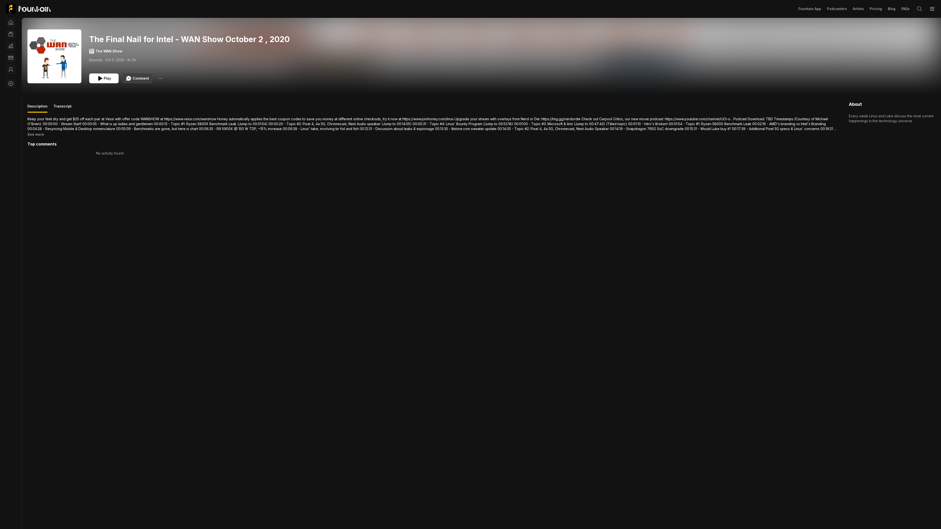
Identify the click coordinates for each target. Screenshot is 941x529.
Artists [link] (858, 9)
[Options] (161, 78)
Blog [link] (891, 9)
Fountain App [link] (809, 9)
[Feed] (11, 34)
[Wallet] (11, 58)
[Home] (11, 22)
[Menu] (932, 9)
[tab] (37, 108)
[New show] (11, 83)
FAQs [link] (905, 9)
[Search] (919, 9)
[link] (28, 9)
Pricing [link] (876, 9)
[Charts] (11, 46)
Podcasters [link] (837, 9)
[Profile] (11, 69)
